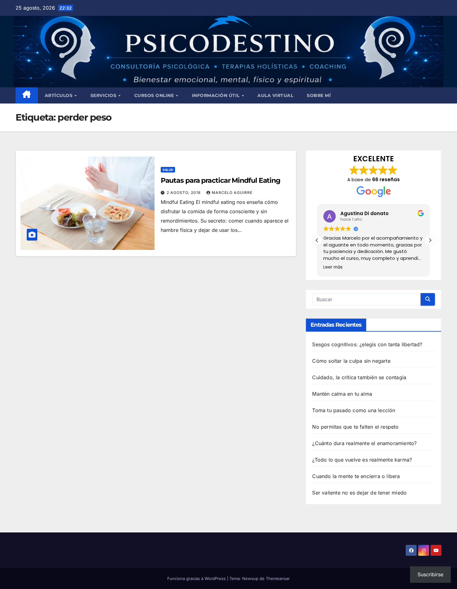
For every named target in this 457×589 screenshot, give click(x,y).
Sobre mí (319, 95)
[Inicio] (27, 95)
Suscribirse (430, 574)
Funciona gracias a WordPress (197, 578)
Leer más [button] (333, 267)
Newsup (250, 578)
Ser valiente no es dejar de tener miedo (359, 493)
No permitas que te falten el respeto (355, 427)
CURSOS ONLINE (154, 95)
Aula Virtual (275, 95)
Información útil (216, 95)
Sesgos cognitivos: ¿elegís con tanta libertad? (367, 344)
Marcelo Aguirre (232, 192)
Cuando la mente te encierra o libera (356, 476)
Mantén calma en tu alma (342, 394)
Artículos (59, 95)
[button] (430, 240)
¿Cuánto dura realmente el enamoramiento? (364, 443)
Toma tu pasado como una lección (353, 410)
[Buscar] (428, 299)
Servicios (104, 95)
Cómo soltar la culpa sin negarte (351, 361)
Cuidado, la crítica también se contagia (359, 377)
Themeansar (278, 578)
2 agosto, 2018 (184, 192)
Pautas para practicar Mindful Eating (220, 180)
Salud (168, 170)
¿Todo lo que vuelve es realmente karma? (362, 460)
